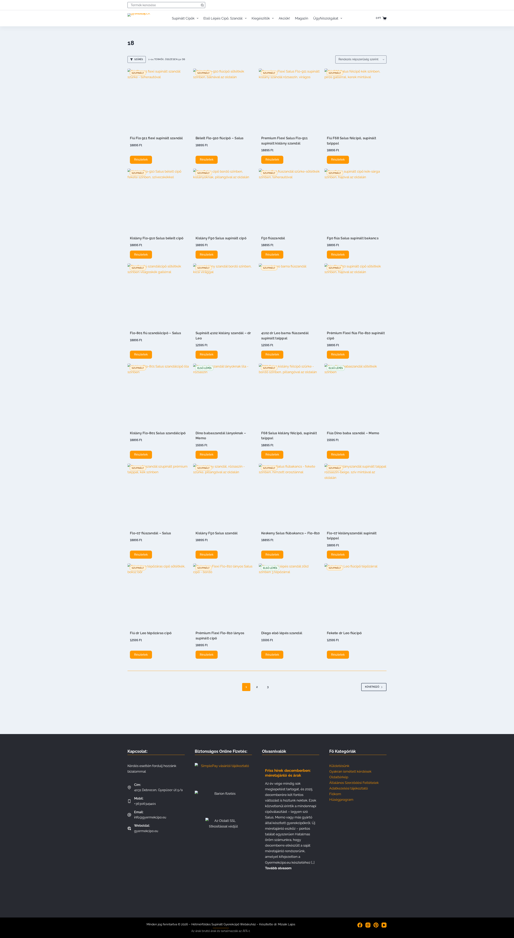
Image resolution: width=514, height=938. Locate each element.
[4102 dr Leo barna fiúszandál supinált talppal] (290, 294)
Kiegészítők (261, 18)
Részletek (141, 159)
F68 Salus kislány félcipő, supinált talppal (289, 435)
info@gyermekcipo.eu (150, 817)
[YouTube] (384, 925)
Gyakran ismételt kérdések (350, 771)
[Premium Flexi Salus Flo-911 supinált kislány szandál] (290, 100)
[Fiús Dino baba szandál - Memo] (355, 395)
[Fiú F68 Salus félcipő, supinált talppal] (355, 100)
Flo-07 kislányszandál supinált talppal (352, 535)
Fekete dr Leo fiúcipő (344, 633)
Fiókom (335, 794)
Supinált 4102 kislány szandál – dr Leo (223, 335)
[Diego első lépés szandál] (290, 594)
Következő (372, 686)
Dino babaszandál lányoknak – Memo (221, 435)
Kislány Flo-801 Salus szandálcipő (158, 433)
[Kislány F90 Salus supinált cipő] (224, 200)
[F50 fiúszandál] (290, 200)
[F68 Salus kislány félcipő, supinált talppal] (290, 395)
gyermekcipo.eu (146, 831)
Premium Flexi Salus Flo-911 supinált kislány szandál (284, 140)
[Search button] (202, 5)
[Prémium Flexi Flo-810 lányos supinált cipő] (224, 594)
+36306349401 (145, 804)
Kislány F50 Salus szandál (217, 533)
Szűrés (138, 59)
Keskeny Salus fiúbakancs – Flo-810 (290, 533)
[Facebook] (359, 925)
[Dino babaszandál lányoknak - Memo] (224, 395)
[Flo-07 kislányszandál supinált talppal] (355, 495)
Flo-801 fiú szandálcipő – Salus (155, 333)
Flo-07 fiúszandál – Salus (150, 533)
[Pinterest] (375, 925)
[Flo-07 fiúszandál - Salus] (158, 495)
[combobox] (163, 5)
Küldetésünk (339, 766)
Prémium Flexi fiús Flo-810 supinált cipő (356, 335)
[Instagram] (367, 925)
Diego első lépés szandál (281, 633)
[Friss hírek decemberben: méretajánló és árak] (290, 818)
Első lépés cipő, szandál (223, 18)
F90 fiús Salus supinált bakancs (352, 238)
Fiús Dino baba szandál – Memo (353, 433)
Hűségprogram (341, 800)
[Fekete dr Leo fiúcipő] (355, 594)
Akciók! (284, 18)
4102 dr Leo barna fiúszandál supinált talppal (285, 335)
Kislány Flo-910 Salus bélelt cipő (156, 238)
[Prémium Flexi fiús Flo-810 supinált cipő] (355, 294)
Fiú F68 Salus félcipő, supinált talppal (351, 140)
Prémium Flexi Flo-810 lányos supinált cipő (220, 635)
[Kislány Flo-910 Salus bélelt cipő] (158, 200)
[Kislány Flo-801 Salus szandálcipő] (158, 395)
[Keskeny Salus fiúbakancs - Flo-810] (290, 495)
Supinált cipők (183, 18)
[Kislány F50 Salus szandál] (224, 495)
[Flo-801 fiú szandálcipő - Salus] (158, 294)
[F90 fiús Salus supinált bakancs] (355, 200)
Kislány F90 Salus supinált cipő (221, 238)
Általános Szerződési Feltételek (354, 783)
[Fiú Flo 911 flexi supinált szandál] (158, 100)
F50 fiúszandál (273, 238)
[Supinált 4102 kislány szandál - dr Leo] (224, 294)
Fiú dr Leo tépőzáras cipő (150, 633)
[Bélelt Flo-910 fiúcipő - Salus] (224, 100)
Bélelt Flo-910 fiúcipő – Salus (220, 138)
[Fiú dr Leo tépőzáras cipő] (158, 594)
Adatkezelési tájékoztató (348, 788)
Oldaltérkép (338, 777)
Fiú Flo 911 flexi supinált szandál (156, 138)
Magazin (301, 18)
